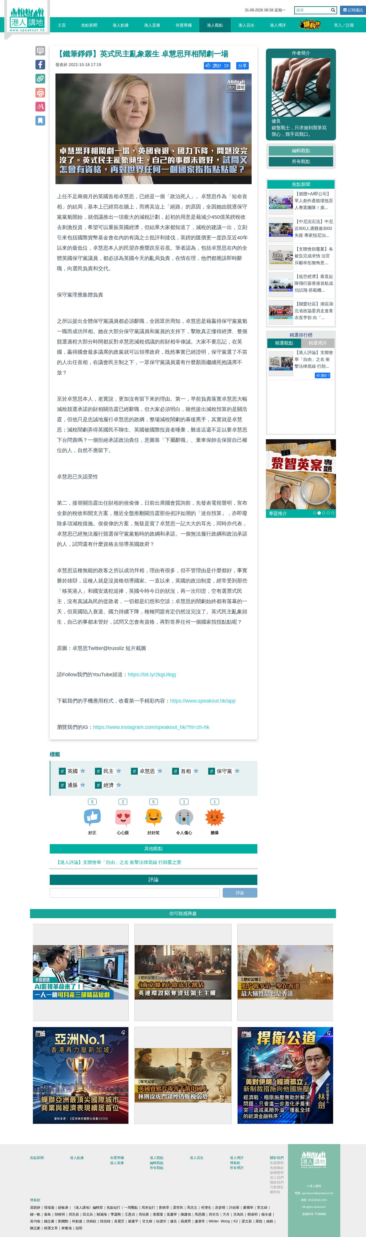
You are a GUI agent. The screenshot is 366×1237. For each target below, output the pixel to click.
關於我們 (277, 1158)
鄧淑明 (252, 1214)
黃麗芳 (119, 1221)
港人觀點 (215, 25)
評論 (240, 892)
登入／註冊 (344, 25)
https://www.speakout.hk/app (203, 701)
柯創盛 (77, 1221)
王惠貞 (130, 1214)
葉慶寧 (172, 1214)
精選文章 (51, 1228)
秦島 (47, 1214)
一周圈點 (131, 1208)
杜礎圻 (161, 1221)
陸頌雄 (105, 1221)
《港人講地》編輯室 (87, 1208)
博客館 (235, 1163)
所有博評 (237, 1168)
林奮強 (66, 1228)
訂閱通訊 (355, 10)
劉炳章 (164, 1208)
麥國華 (248, 1208)
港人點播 (121, 25)
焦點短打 (113, 1208)
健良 (173, 1221)
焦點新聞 (89, 25)
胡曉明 (60, 1214)
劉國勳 (63, 1221)
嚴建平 (133, 1221)
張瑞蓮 (49, 1208)
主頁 (62, 25)
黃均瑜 (35, 1221)
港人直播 (152, 25)
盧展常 (200, 1221)
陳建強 (186, 1214)
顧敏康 (63, 1208)
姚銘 (269, 1221)
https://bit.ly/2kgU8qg (152, 674)
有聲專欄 (184, 25)
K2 (236, 1221)
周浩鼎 (74, 1214)
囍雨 (78, 1228)
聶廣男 (186, 1221)
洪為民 (238, 1214)
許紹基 (234, 1208)
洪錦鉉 (91, 1221)
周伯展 (144, 1214)
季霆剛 (116, 1214)
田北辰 (88, 1214)
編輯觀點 (301, 150)
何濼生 (206, 1208)
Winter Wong (219, 1221)
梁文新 (247, 1221)
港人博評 (278, 25)
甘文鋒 (147, 1221)
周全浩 (214, 1214)
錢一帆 (35, 1214)
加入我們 (277, 1178)
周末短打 (148, 1208)
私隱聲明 (277, 1163)
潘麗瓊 (158, 1214)
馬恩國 (200, 1214)
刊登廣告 (277, 1187)
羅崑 (259, 1221)
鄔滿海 (102, 1214)
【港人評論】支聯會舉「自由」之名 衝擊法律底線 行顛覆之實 (118, 862)
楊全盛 (266, 1214)
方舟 (226, 1214)
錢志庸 (49, 1221)
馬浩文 (192, 1208)
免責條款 (277, 1168)
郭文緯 (262, 1208)
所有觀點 (301, 161)
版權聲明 (277, 1173)
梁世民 (178, 1208)
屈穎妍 (35, 1208)
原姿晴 (220, 1208)
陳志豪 (35, 1228)
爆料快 (275, 1192)
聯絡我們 (277, 1182)
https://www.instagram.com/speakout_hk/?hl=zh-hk (151, 727)
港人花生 (246, 25)
